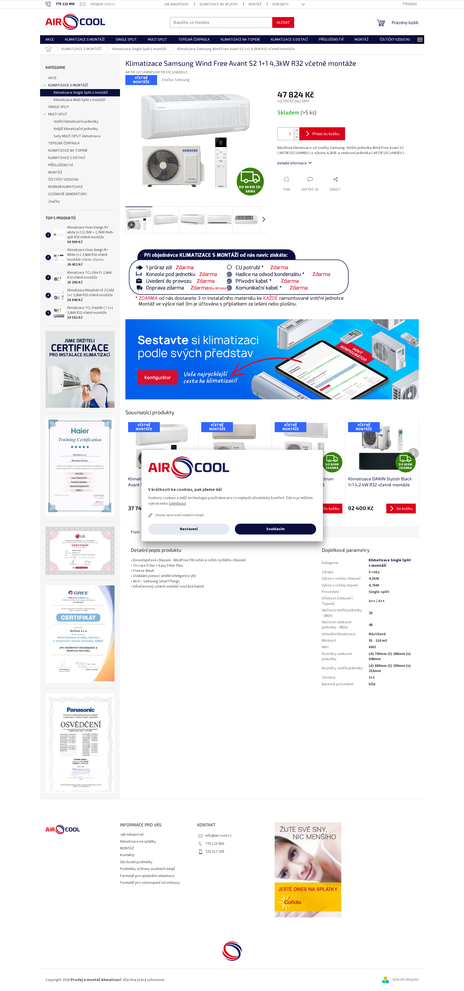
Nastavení (189, 529)
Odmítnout (177, 504)
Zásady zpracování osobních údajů (179, 515)
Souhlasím (275, 529)
